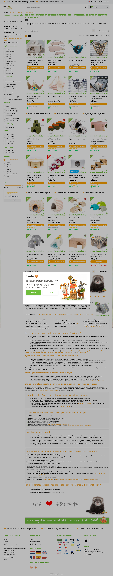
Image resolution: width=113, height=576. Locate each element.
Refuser (50, 292)
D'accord (33, 292)
